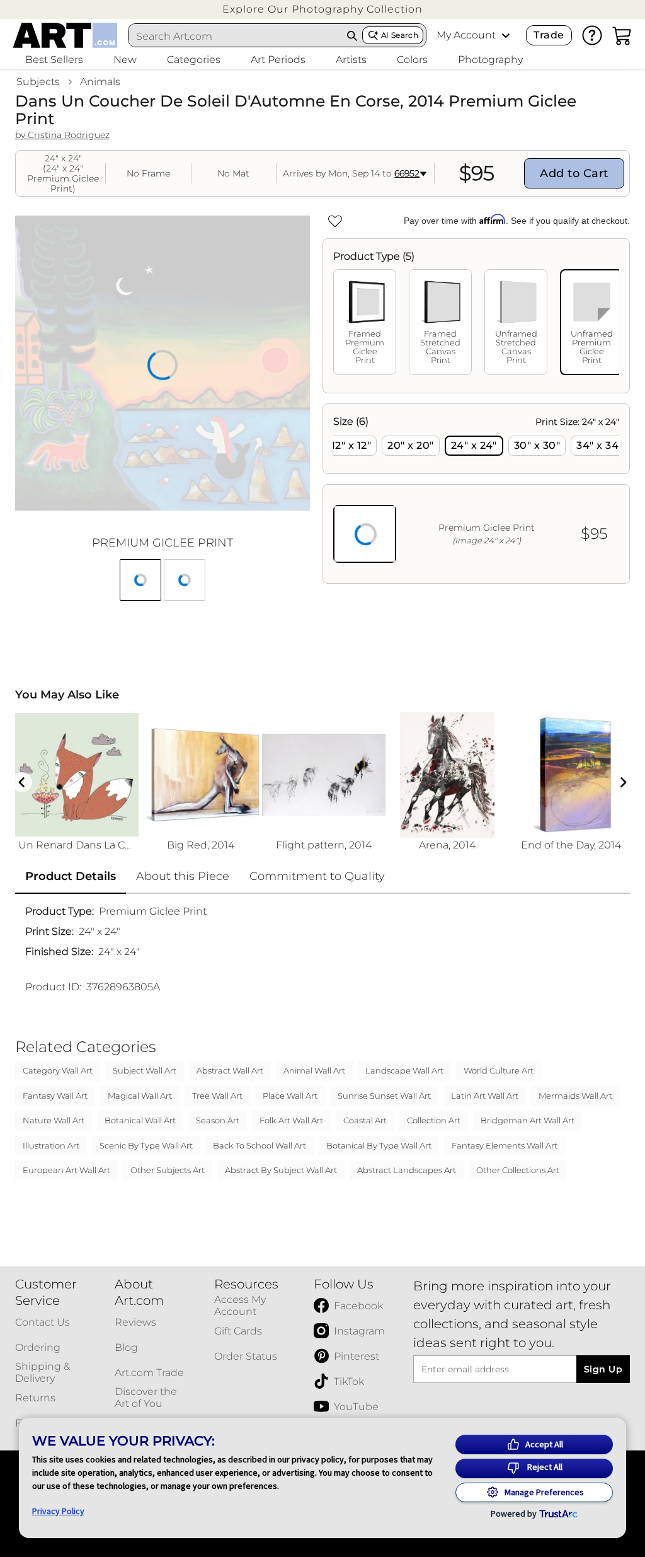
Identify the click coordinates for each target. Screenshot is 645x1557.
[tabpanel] (476, 493)
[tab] (364, 322)
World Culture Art (499, 1070)
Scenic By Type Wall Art (146, 1145)
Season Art (217, 1120)
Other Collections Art (517, 1170)
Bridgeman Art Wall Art (527, 1120)
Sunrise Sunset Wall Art (384, 1096)
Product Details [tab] (70, 876)
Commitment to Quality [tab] (317, 876)
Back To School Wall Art (259, 1145)
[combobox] (235, 36)
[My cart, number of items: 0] (622, 35)
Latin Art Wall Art (484, 1096)
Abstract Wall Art (230, 1070)
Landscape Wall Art (404, 1070)
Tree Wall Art (217, 1096)
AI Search (399, 35)
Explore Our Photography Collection (322, 9)
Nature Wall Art (53, 1120)
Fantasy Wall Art (55, 1096)
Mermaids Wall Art (575, 1096)
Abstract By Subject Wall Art (281, 1170)
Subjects (38, 82)
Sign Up (603, 1369)
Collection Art (433, 1120)
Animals (100, 82)
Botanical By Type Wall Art (378, 1145)
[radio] (351, 446)
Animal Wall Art (314, 1070)
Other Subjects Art (167, 1170)
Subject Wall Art (144, 1070)
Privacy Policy (58, 1511)
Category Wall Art (58, 1070)
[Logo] (65, 35)
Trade (549, 35)
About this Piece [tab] (182, 876)
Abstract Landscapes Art (406, 1170)
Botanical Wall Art (140, 1120)
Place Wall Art (290, 1096)
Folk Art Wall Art (291, 1120)
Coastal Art (365, 1120)
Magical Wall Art (140, 1096)
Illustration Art (51, 1145)
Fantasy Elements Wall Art (504, 1145)
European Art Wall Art (66, 1170)
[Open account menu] (506, 35)
